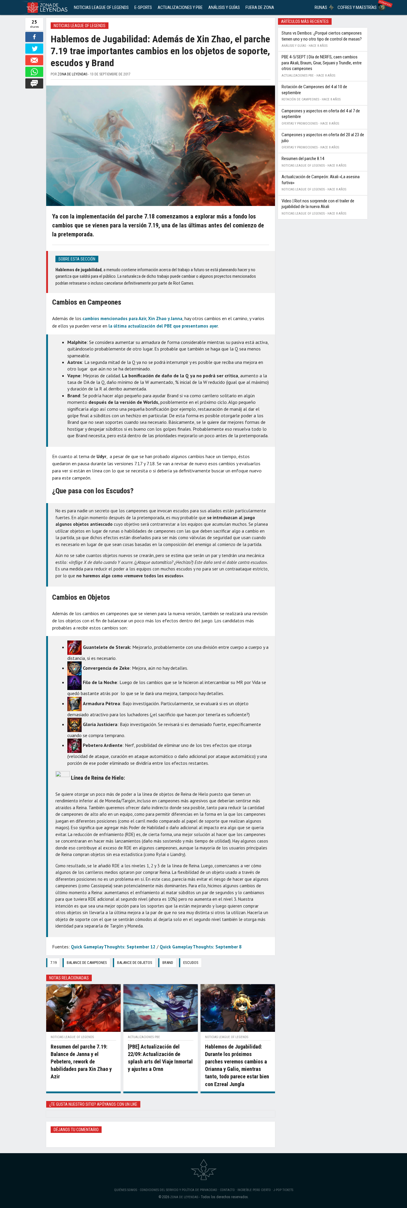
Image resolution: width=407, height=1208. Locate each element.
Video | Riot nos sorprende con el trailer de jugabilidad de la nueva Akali (318, 204)
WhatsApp (34, 72)
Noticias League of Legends (101, 7)
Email (34, 60)
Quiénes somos (125, 1190)
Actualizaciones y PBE (180, 7)
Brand (167, 962)
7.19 (53, 962)
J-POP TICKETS (283, 1190)
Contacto (227, 1190)
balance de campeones (87, 962)
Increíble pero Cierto (254, 1190)
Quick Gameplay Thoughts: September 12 (113, 947)
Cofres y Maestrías (357, 7)
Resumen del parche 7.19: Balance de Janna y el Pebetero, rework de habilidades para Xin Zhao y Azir (81, 1061)
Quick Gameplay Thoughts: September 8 (201, 947)
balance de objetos (134, 962)
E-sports (143, 7)
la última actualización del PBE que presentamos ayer (163, 326)
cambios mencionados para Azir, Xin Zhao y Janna (132, 318)
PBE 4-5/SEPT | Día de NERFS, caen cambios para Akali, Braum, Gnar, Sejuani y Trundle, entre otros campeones (322, 62)
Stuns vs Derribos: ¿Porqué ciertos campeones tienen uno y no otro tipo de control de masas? (322, 36)
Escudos (190, 962)
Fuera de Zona (260, 7)
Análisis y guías (224, 7)
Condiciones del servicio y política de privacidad (178, 1190)
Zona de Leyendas (72, 74)
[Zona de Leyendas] (45, 7)
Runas (321, 7)
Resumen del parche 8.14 (303, 158)
